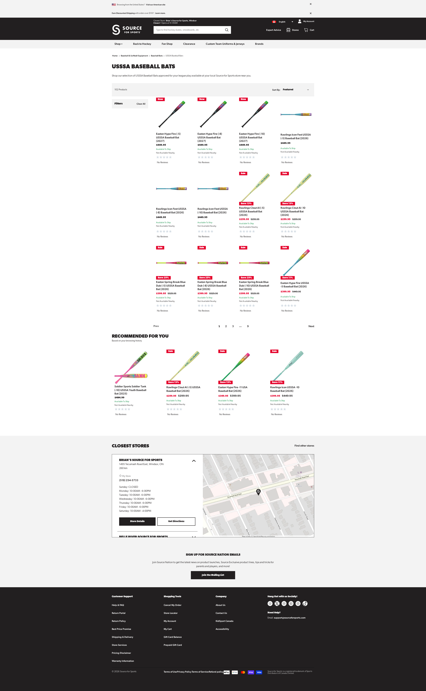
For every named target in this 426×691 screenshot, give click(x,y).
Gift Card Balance (173, 637)
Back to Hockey (142, 43)
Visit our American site (155, 4)
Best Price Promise (121, 629)
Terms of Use (170, 671)
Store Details (137, 521)
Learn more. (160, 13)
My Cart (168, 629)
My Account (170, 621)
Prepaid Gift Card (173, 645)
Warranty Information (123, 661)
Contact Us (221, 613)
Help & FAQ (118, 605)
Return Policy (119, 621)
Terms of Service (200, 671)
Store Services (119, 645)
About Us (220, 605)
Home (115, 56)
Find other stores (304, 445)
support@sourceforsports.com (290, 617)
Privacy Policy (184, 671)
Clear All (141, 103)
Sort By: (276, 89)
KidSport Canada (224, 621)
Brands (259, 43)
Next (311, 326)
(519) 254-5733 (128, 480)
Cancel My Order (172, 605)
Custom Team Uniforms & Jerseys (225, 43)
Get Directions (176, 521)
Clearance (189, 43)
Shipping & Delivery (122, 637)
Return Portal (118, 613)
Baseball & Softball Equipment (134, 56)
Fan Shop (167, 43)
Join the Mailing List (213, 575)
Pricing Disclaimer (121, 653)
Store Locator (171, 613)
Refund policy (216, 671)
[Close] (311, 4)
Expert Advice (273, 30)
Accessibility (222, 629)
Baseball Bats (157, 56)
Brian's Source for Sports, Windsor (181, 20)
